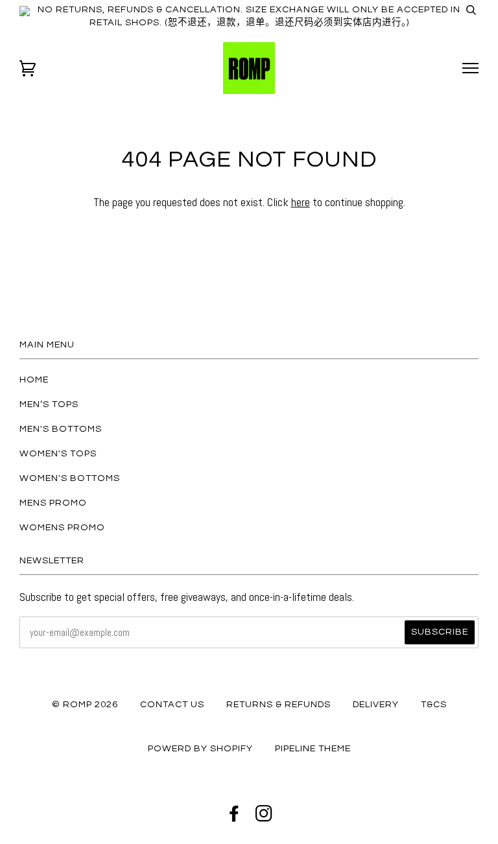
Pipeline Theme (313, 748)
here (300, 201)
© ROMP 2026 (85, 704)
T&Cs (434, 704)
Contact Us (172, 704)
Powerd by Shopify (200, 748)
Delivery (376, 704)
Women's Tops (58, 453)
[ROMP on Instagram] (264, 817)
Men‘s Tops (48, 404)
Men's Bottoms (60, 429)
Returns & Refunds (278, 704)
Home (34, 379)
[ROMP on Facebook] (234, 817)
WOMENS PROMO (62, 527)
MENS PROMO (53, 503)
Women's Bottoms (69, 478)
